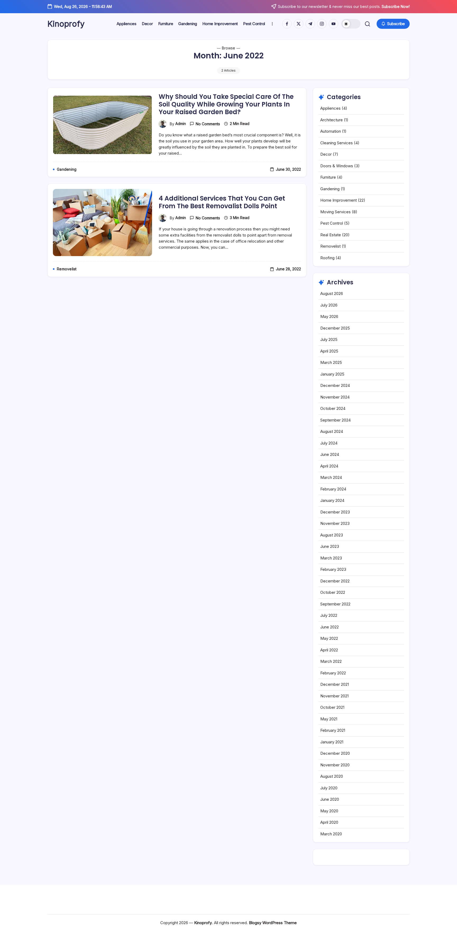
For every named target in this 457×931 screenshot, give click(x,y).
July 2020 (328, 787)
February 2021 (332, 730)
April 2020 (329, 822)
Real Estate (330, 234)
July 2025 (328, 339)
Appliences (330, 108)
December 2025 (335, 328)
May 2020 (329, 810)
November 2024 (335, 397)
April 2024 (329, 466)
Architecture (331, 119)
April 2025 (329, 351)
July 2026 (328, 305)
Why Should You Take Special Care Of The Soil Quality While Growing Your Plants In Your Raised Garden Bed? (226, 104)
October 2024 (332, 408)
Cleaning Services (336, 142)
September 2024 (335, 420)
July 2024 (328, 443)
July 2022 (328, 615)
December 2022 (335, 580)
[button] (350, 24)
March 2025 (331, 362)
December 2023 (335, 512)
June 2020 (329, 799)
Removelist (330, 246)
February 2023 (333, 569)
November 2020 (335, 764)
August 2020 (331, 776)
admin (180, 123)
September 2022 (335, 603)
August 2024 (331, 431)
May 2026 (329, 316)
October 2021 (332, 707)
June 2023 (329, 546)
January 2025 (332, 374)
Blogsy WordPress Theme (273, 922)
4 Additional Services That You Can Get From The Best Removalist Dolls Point (222, 202)
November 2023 (335, 523)
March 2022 (331, 661)
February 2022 (333, 672)
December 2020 (335, 753)
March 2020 (331, 833)
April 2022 (329, 649)
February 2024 (333, 489)
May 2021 (328, 718)
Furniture (328, 177)
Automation (330, 131)
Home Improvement (338, 200)
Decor (326, 154)
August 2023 (331, 535)
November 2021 (334, 695)
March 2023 (331, 558)
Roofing (327, 257)
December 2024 (335, 385)
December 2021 (334, 684)
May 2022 (329, 638)
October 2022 (332, 592)
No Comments (208, 124)
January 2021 (331, 741)
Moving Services (335, 211)
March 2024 (331, 477)
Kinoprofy (66, 24)
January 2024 (332, 500)
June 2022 (329, 626)
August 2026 (331, 293)
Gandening (330, 188)
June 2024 (329, 454)
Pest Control (331, 223)
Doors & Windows (336, 165)
